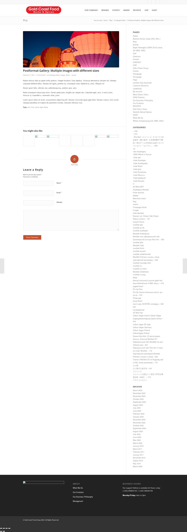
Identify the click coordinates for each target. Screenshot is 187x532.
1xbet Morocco (139, 175)
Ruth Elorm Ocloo (140, 109)
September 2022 (139, 428)
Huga (135, 79)
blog (134, 201)
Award (135, 36)
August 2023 (138, 405)
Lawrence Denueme (141, 85)
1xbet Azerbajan (139, 160)
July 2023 (137, 408)
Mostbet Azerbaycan (141, 233)
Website (59, 202)
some (37, 107)
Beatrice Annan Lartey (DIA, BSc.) (146, 38)
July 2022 (137, 434)
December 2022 (139, 419)
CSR (135, 65)
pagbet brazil (138, 286)
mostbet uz (137, 265)
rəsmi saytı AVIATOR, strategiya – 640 (148, 304)
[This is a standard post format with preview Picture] (41, 141)
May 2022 (137, 440)
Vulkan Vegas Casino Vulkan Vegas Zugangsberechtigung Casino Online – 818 (148, 318)
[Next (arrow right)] (4, 531)
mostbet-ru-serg (139, 274)
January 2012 (138, 446)
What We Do (138, 117)
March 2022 (137, 443)
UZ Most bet (138, 312)
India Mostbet (138, 213)
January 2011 (138, 454)
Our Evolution (138, 103)
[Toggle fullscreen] (4, 528)
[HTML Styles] (29, 141)
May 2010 (137, 463)
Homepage (137, 74)
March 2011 (137, 449)
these (46, 107)
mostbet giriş (138, 242)
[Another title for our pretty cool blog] (77, 141)
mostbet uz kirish (140, 268)
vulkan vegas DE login (142, 324)
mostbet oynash (139, 251)
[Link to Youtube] (158, 2)
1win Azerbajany (139, 151)
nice (32, 107)
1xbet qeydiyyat (139, 178)
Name (59, 182)
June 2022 (137, 437)
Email (59, 192)
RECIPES (137, 106)
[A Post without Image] (89, 141)
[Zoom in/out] (1, 528)
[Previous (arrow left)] (1, 531)
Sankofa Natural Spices (142, 112)
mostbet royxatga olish (142, 262)
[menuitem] (91, 10)
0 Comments (41, 75)
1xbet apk (137, 157)
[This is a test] (113, 141)
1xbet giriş (137, 169)
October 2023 (138, 399)
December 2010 (139, 457)
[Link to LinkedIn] (162, 2)
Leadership (137, 88)
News (68, 75)
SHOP (135, 115)
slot (134, 306)
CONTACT (137, 62)
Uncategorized (138, 309)
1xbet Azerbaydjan (140, 163)
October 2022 (138, 425)
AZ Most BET (138, 186)
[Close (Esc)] (9, 528)
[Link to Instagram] (154, 2)
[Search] (161, 10)
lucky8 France (138, 222)
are (29, 107)
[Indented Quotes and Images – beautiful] (101, 141)
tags (41, 107)
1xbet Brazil (137, 166)
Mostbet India (138, 245)
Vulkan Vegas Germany (142, 327)
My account (137, 91)
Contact (136, 59)
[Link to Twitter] (145, 2)
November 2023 (139, 396)
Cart (134, 53)
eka (75, 75)
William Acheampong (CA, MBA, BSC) (148, 120)
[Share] (6, 528)
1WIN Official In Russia (142, 154)
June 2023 (137, 411)
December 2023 (139, 393)
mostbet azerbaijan (140, 230)
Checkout (136, 56)
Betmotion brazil (139, 198)
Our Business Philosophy (143, 100)
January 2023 (138, 416)
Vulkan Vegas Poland (141, 330)
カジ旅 (135, 365)
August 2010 (138, 460)
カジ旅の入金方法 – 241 (142, 368)
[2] (71, 49)
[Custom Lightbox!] (53, 141)
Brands (136, 44)
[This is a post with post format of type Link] (65, 141)
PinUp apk (137, 298)
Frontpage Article (54, 75)
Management (78, 501)
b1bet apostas (138, 192)
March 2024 (137, 390)
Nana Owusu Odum (140, 94)
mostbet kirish (138, 248)
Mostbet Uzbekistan (141, 271)
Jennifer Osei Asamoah (142, 82)
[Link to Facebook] (150, 2)
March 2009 (137, 466)
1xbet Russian (138, 181)
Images (62, 75)
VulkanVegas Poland (141, 333)
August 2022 (138, 431)
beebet (135, 195)
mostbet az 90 (138, 227)
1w (134, 148)
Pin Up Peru (138, 289)
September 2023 (139, 402)
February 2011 (138, 451)
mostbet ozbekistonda (141, 254)
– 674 (135, 134)
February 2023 (138, 413)
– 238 (135, 131)
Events (136, 71)
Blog (25, 20)
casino (135, 204)
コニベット (137, 371)
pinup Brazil (137, 301)
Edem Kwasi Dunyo (141, 68)
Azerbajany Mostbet (141, 189)
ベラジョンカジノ (140, 380)
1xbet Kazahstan (139, 172)
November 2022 (139, 422)
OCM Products (139, 97)
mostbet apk (138, 224)
